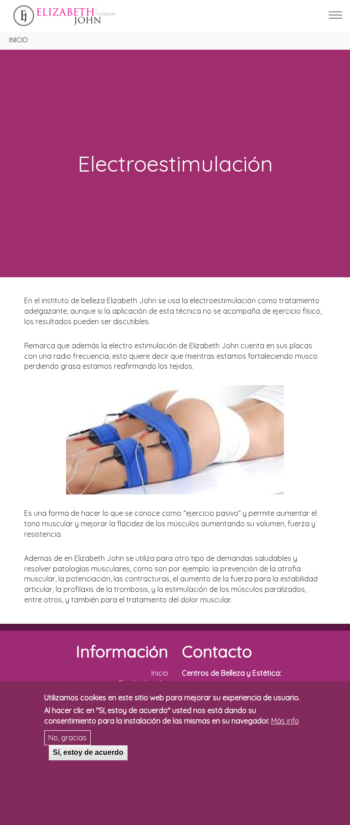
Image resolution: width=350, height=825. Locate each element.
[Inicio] (70, 16)
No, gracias (67, 737)
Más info (285, 720)
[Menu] (335, 16)
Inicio (18, 40)
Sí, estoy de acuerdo (88, 752)
